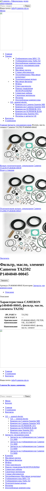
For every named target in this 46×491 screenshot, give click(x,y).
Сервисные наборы (23, 93)
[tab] (25, 292)
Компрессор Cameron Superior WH (30, 107)
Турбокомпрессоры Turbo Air (28, 61)
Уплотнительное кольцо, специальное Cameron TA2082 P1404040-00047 (20, 209)
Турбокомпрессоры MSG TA (27, 58)
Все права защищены (13, 385)
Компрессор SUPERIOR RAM (28, 111)
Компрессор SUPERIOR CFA (28, 109)
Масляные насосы (23, 70)
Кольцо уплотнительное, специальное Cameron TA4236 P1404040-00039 (20, 167)
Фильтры (19, 98)
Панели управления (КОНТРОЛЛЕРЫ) (24, 89)
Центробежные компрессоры (28, 63)
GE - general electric (18, 102)
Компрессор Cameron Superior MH (30, 104)
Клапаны (19, 68)
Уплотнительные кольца (26, 79)
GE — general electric (19, 419)
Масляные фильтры (23, 81)
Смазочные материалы (25, 95)
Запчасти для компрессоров (27, 65)
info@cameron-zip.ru (20, 8)
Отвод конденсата (23, 86)
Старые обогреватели (24, 72)
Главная (3, 125)
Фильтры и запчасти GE (25, 116)
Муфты (18, 84)
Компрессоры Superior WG (27, 114)
